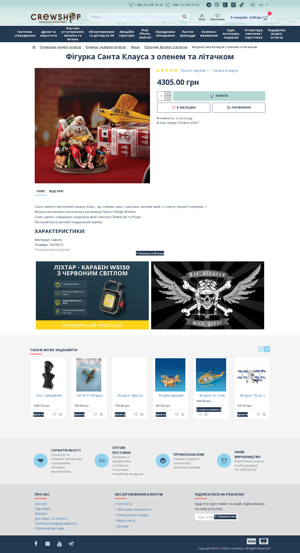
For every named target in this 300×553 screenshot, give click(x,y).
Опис (41, 191)
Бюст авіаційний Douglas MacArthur (50, 395)
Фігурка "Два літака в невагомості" (132, 395)
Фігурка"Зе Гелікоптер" (213, 395)
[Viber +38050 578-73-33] (218, 4)
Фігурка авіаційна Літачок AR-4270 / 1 (172, 395)
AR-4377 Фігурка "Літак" (91, 395)
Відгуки (56, 191)
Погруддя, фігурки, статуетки (166, 47)
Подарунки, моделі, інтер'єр (60, 47)
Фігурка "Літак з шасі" (254, 395)
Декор (135, 47)
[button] (261, 349)
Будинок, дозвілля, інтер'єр (106, 47)
